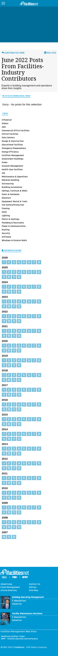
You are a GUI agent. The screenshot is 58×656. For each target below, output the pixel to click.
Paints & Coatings (10, 219)
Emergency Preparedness (14, 148)
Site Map (33, 590)
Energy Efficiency (10, 151)
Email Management (10, 587)
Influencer (7, 119)
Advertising (6, 584)
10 (9, 277)
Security (6, 233)
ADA (4, 126)
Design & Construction (13, 141)
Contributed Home (14, 52)
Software (6, 236)
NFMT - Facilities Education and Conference (19, 639)
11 (14, 277)
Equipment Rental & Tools (14, 201)
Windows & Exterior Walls (14, 240)
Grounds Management (12, 165)
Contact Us (34, 584)
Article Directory (9, 590)
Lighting (6, 215)
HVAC (4, 211)
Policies (32, 587)
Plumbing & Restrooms (13, 222)
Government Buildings (12, 158)
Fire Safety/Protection (13, 204)
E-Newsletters (19, 601)
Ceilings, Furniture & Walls (14, 190)
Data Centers (8, 137)
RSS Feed (51, 52)
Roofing (6, 229)
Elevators (6, 197)
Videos (5, 123)
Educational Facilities (12, 144)
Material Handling (10, 180)
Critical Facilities (10, 133)
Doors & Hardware (10, 194)
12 (19, 277)
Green (4, 162)
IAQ (3, 173)
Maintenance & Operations (15, 176)
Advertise (17, 604)
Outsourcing (8, 183)
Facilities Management (13, 155)
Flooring (6, 208)
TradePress (18, 647)
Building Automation (12, 187)
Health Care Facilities (12, 169)
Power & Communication (14, 226)
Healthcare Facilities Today (12, 636)
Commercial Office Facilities (15, 130)
